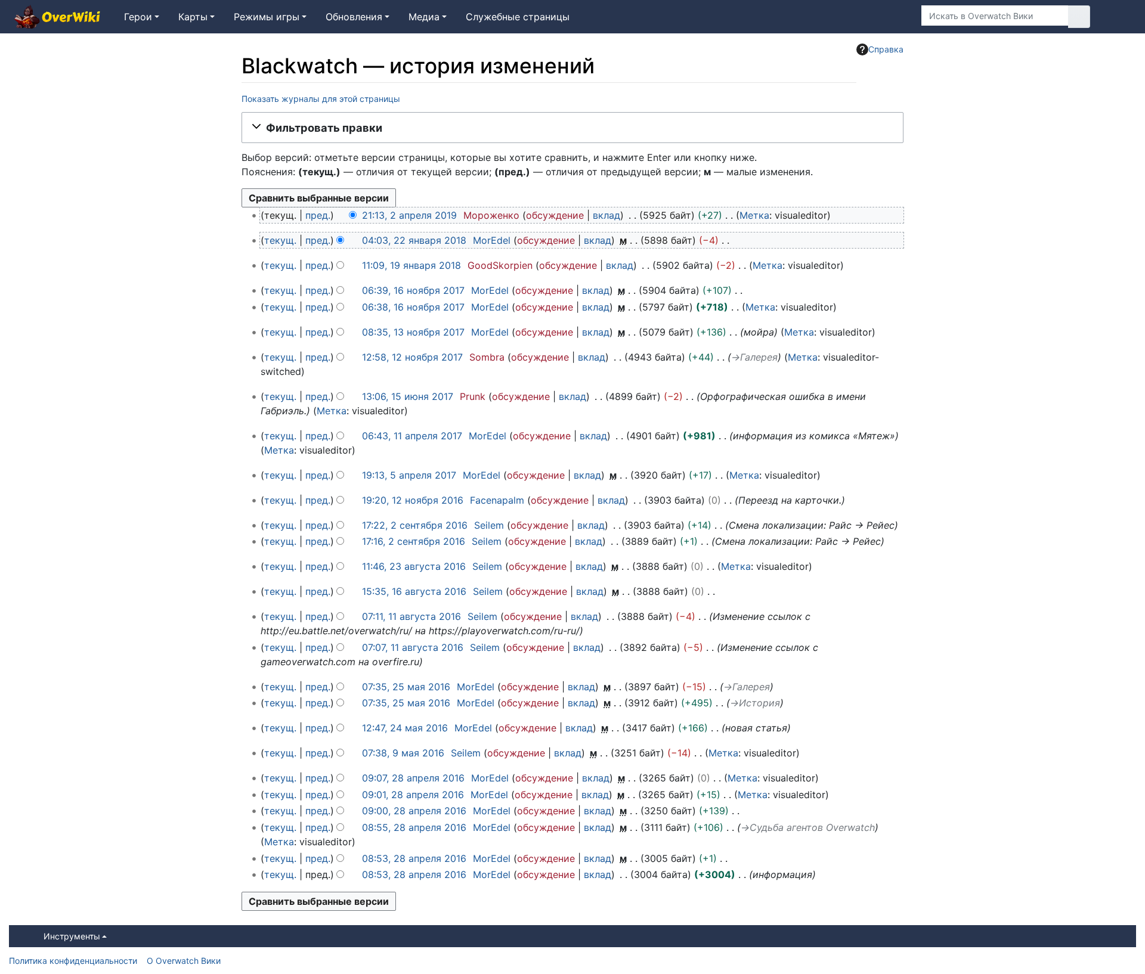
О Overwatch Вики (184, 961)
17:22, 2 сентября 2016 (415, 525)
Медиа (424, 17)
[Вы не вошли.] (1117, 17)
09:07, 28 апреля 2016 (413, 778)
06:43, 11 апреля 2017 (412, 436)
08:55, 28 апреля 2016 (414, 827)
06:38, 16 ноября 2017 (413, 307)
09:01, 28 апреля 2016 (413, 795)
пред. (317, 215)
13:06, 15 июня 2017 (407, 396)
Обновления (354, 17)
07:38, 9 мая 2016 (403, 753)
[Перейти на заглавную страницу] (57, 18)
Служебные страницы (518, 17)
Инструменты (72, 936)
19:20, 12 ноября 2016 (412, 500)
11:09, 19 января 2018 (411, 265)
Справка (885, 49)
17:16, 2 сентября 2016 (413, 541)
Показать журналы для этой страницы (321, 99)
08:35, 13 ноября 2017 (413, 332)
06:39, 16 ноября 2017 (413, 290)
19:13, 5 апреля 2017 (409, 475)
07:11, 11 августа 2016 (411, 616)
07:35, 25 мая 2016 (406, 687)
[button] (572, 127)
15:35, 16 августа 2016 (414, 591)
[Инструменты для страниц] (894, 17)
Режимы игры (266, 17)
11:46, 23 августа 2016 (414, 566)
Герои (138, 17)
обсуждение (555, 215)
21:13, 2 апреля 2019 (409, 215)
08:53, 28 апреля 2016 (414, 858)
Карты (193, 17)
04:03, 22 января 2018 (414, 240)
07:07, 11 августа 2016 (412, 647)
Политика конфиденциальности (73, 961)
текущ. (280, 240)
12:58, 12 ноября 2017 (412, 357)
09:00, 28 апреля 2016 (414, 811)
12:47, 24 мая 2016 (405, 728)
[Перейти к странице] (1079, 16)
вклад (606, 215)
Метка (754, 215)
